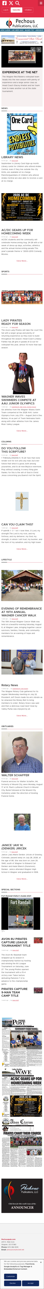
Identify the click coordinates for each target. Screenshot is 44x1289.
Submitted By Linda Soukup (20, 688)
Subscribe (16, 10)
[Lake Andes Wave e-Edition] (22, 1092)
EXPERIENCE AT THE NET (20, 72)
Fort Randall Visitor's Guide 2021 (16, 896)
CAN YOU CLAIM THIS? (17, 524)
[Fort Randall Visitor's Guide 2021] (20, 913)
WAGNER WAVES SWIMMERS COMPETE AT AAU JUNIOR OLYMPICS (18, 400)
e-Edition (28, 10)
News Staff (15, 160)
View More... (22, 261)
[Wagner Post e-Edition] (22, 1042)
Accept (30, 1283)
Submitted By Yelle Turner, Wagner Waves (24, 407)
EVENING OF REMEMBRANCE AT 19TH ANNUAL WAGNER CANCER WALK (21, 612)
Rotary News (9, 685)
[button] (17, 3)
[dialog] (22, 1274)
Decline (12, 1283)
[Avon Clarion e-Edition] (22, 1142)
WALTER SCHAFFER (15, 775)
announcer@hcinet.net (15, 1250)
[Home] (22, 24)
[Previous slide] (33, 49)
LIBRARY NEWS (12, 157)
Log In (5, 10)
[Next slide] (38, 49)
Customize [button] (10, 1276)
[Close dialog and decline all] (41, 1261)
